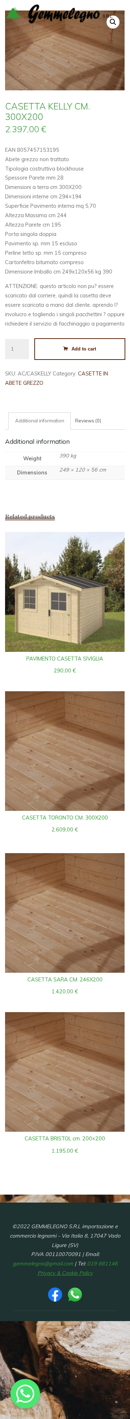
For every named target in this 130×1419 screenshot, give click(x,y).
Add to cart (84, 349)
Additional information (39, 420)
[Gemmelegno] (59, 13)
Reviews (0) (88, 420)
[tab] (40, 420)
